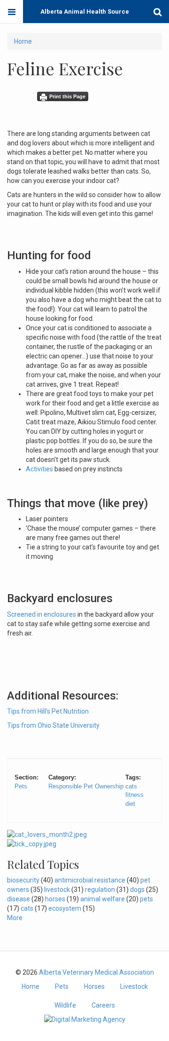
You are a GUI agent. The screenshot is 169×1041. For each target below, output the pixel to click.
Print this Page (67, 96)
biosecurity (23, 880)
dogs (137, 889)
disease (18, 899)
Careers (103, 1005)
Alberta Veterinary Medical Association (96, 972)
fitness (134, 794)
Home (23, 41)
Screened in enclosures (41, 614)
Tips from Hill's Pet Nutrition (48, 711)
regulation (100, 889)
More (15, 918)
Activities (39, 469)
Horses (94, 986)
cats (131, 786)
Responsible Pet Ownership (85, 786)
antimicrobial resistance (89, 880)
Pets (21, 786)
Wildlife (65, 1005)
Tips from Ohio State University (53, 725)
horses (55, 899)
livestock (57, 889)
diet (130, 803)
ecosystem (64, 908)
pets (146, 899)
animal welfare (102, 899)
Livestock (134, 986)
